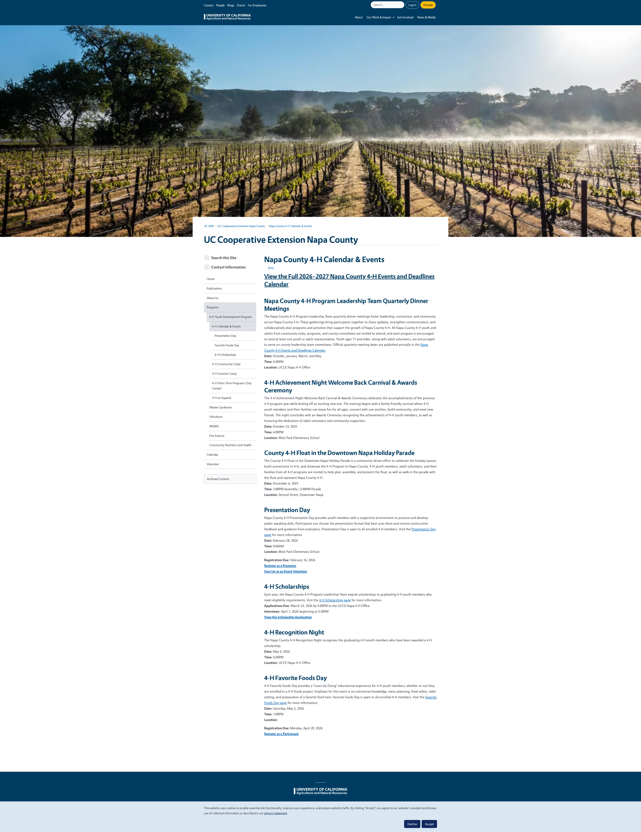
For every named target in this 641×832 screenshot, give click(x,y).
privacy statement (275, 813)
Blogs (230, 5)
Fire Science (216, 436)
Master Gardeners (220, 407)
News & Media (426, 17)
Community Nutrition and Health (230, 445)
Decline (412, 824)
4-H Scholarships (225, 355)
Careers (208, 5)
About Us (212, 298)
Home (211, 279)
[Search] (402, 4)
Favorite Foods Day (227, 345)
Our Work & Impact (379, 17)
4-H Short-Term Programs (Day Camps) (232, 385)
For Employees (257, 5)
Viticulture (215, 417)
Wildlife (214, 426)
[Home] (227, 17)
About (359, 17)
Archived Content (218, 479)
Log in (412, 5)
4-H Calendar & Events (226, 326)
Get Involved (405, 17)
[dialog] (320, 816)
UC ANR (209, 226)
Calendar (212, 454)
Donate (428, 5)
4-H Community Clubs (226, 364)
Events (241, 5)
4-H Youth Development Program (230, 317)
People (220, 5)
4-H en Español (221, 398)
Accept (429, 824)
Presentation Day (225, 336)
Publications (214, 288)
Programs (213, 307)
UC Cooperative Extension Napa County (241, 226)
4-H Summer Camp (224, 374)
